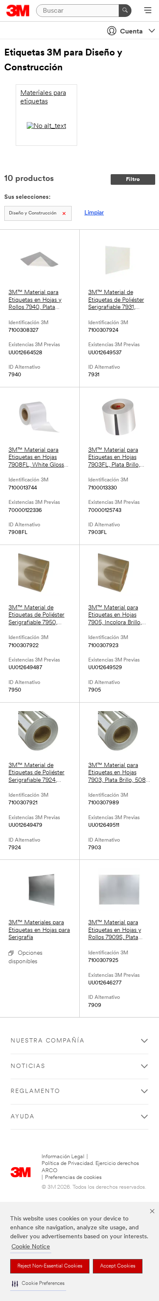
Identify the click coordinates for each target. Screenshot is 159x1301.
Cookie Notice (30, 1247)
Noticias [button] (28, 1066)
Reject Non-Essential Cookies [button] (49, 1266)
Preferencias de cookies (73, 1177)
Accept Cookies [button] (117, 1266)
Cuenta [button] (131, 31)
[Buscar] (125, 10)
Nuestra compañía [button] (48, 1041)
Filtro (133, 179)
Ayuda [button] (23, 1117)
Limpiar (94, 213)
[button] (38, 1284)
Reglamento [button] (35, 1091)
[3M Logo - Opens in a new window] (18, 10)
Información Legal (63, 1156)
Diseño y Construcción (32, 213)
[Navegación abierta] (147, 11)
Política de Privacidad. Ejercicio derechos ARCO (90, 1167)
